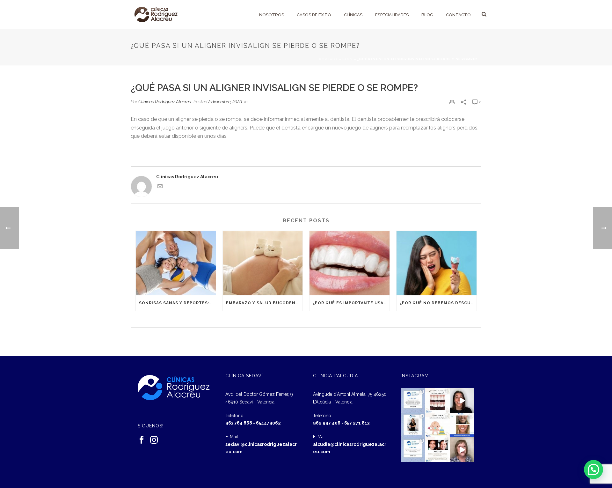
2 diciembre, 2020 (225, 101)
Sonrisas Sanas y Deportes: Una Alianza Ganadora (177, 303)
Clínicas (353, 14)
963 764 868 (238, 422)
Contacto (458, 14)
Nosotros (271, 14)
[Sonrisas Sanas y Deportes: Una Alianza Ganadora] (176, 263)
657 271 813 (356, 422)
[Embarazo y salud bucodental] (263, 263)
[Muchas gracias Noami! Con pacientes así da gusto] (413, 449)
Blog (427, 14)
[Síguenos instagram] (154, 440)
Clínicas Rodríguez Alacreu (164, 101)
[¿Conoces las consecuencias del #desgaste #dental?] (437, 400)
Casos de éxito (314, 14)
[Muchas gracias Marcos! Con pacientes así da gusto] (413, 400)
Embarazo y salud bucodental (264, 303)
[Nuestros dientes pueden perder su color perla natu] (437, 449)
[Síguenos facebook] (141, 440)
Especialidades (392, 14)
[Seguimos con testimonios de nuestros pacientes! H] (462, 400)
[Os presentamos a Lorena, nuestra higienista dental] (413, 425)
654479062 (268, 422)
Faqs (347, 59)
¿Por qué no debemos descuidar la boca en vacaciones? (438, 303)
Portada (328, 59)
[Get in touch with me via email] (160, 187)
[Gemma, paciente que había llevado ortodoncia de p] (462, 425)
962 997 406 (326, 422)
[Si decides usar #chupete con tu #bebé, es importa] (437, 425)
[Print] (452, 102)
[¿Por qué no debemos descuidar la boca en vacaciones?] (437, 263)
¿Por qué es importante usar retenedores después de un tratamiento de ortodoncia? (351, 303)
